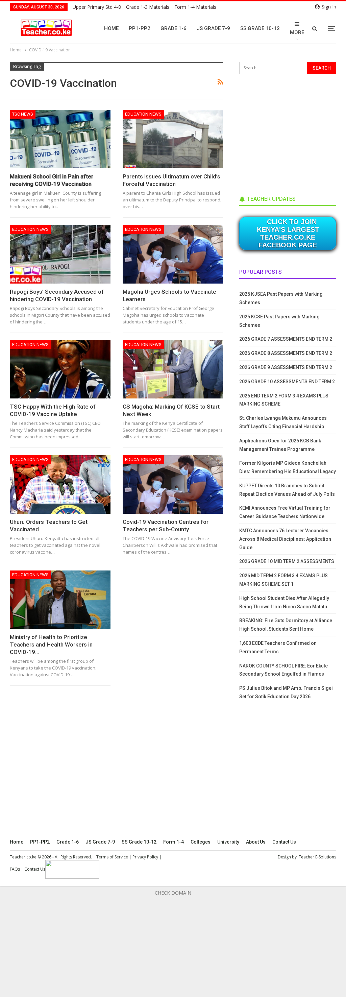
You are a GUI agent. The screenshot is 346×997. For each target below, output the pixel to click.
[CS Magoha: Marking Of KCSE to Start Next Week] (173, 369)
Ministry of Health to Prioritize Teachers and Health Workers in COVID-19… (51, 644)
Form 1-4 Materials (195, 7)
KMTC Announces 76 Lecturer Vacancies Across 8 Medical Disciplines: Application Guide (285, 539)
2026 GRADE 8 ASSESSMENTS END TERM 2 (285, 353)
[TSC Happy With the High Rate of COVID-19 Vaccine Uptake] (60, 369)
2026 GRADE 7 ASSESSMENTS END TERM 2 (285, 339)
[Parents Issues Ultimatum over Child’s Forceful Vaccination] (173, 139)
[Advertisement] (290, 132)
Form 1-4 (173, 842)
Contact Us (284, 842)
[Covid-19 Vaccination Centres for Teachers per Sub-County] (173, 484)
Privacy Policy (145, 857)
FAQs (15, 869)
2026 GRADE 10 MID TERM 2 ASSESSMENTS (286, 561)
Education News (143, 114)
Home (111, 28)
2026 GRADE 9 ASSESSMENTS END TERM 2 (285, 367)
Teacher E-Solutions (317, 857)
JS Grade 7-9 (213, 28)
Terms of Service (112, 857)
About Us (256, 842)
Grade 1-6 (173, 28)
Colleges (201, 842)
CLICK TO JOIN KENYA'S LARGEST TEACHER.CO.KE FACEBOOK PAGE (288, 233)
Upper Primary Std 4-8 (97, 7)
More (297, 32)
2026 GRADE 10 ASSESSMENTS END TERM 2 (287, 381)
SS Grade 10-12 (260, 28)
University (228, 842)
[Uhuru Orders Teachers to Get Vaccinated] (60, 484)
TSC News (22, 114)
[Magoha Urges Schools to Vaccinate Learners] (173, 254)
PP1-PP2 (139, 28)
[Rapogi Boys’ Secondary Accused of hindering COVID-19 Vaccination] (60, 254)
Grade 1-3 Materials (147, 7)
